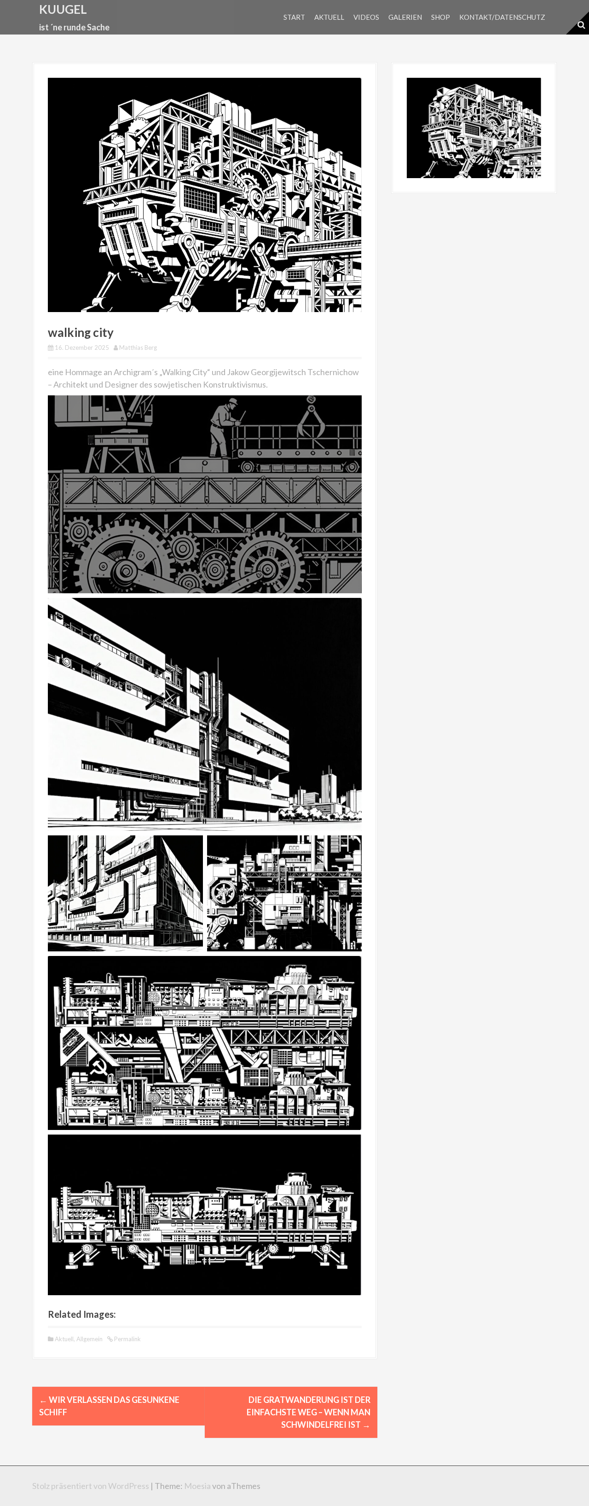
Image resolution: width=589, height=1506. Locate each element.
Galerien (405, 17)
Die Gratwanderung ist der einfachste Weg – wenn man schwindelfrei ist (308, 1412)
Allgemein (89, 1339)
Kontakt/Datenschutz (502, 17)
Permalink (127, 1339)
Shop (440, 17)
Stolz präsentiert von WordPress (90, 1486)
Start (294, 17)
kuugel (63, 9)
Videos (366, 17)
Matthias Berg (138, 347)
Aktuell (329, 17)
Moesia (197, 1486)
